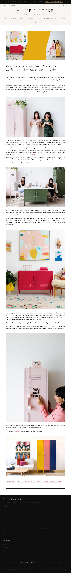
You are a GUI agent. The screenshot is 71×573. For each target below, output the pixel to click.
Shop (58, 5)
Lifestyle (4, 523)
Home (32, 481)
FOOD (35, 22)
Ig (4, 506)
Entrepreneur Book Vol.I (43, 520)
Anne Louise (35, 11)
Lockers (46, 481)
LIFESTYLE (22, 18)
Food (4, 534)
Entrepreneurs (48, 18)
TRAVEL (57, 18)
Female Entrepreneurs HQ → (54, 1)
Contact (65, 5)
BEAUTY (7, 18)
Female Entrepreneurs (35, 63)
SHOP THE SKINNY (30, 154)
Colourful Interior (11, 481)
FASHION (13, 18)
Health (64, 18)
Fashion (4, 520)
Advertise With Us (7, 547)
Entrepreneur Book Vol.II (43, 523)
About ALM (5, 544)
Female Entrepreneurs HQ (43, 525)
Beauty (4, 517)
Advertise (12, 5)
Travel (4, 528)
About (4, 5)
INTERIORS (30, 18)
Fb (7, 506)
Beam (62, 218)
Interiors (39, 481)
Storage (59, 481)
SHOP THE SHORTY (18, 154)
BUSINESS (38, 18)
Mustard (16, 431)
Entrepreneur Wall (42, 528)
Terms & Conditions (7, 556)
